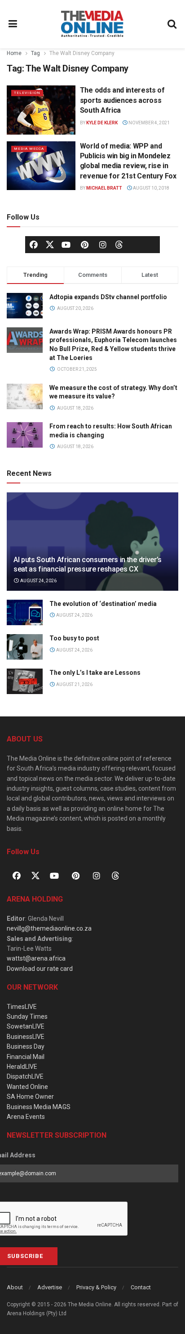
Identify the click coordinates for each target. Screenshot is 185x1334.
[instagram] (103, 244)
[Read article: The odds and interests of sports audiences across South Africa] (41, 109)
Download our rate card (40, 968)
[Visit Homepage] (92, 24)
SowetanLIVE (25, 1026)
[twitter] (50, 243)
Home (14, 53)
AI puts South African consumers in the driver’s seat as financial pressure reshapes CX (87, 564)
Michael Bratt (104, 188)
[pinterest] (84, 244)
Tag (35, 53)
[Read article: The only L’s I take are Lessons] (25, 681)
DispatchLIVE (25, 1076)
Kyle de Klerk (102, 122)
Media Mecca (29, 149)
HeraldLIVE (22, 1066)
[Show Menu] (13, 24)
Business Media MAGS (38, 1106)
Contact (141, 1287)
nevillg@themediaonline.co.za (49, 928)
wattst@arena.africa (36, 958)
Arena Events (26, 1116)
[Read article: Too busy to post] (25, 647)
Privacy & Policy (96, 1287)
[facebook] (33, 244)
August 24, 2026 (38, 580)
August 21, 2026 (73, 684)
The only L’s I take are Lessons (95, 672)
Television (27, 93)
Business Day (25, 1046)
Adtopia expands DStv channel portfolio (108, 297)
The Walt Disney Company (82, 53)
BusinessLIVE (25, 1036)
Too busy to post (74, 638)
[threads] (119, 243)
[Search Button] (172, 24)
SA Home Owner (30, 1096)
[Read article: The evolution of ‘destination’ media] (25, 612)
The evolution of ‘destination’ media (103, 603)
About (15, 1287)
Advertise (49, 1287)
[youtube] (66, 244)
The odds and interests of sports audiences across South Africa (122, 100)
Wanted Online (27, 1086)
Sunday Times (27, 1016)
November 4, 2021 (149, 122)
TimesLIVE (22, 1006)
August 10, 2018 (150, 188)
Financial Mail (25, 1056)
